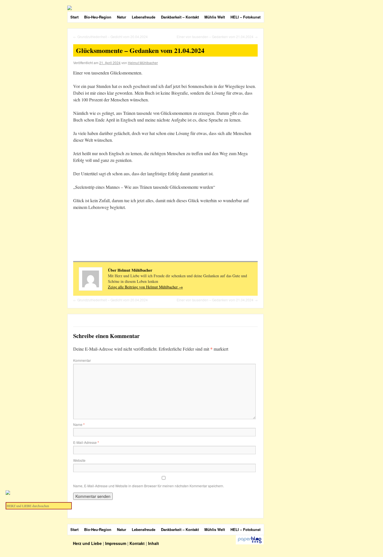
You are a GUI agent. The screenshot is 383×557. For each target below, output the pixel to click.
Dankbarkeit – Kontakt (180, 17)
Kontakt (137, 543)
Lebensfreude (143, 17)
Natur (121, 17)
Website (79, 460)
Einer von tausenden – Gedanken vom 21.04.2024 (217, 36)
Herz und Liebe (88, 543)
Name (79, 424)
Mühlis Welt (214, 17)
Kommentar (82, 360)
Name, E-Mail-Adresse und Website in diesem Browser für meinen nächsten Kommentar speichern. (148, 485)
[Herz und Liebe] (199, 8)
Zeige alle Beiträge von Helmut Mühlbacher (145, 287)
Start (74, 17)
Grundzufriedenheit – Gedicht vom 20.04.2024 (110, 36)
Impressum (115, 543)
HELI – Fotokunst (245, 17)
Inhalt (153, 543)
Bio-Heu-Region (97, 17)
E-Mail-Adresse (86, 442)
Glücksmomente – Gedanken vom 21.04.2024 (140, 50)
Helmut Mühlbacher (143, 62)
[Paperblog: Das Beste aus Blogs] (250, 543)
